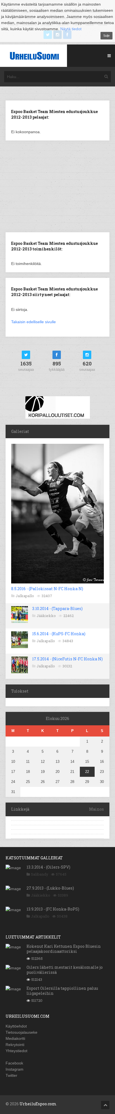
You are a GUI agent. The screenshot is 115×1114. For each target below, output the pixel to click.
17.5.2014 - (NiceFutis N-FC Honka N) (67, 659)
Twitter (11, 1075)
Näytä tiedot (71, 29)
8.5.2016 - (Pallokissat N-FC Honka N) (47, 588)
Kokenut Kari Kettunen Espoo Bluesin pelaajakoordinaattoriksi (64, 949)
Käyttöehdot (16, 1026)
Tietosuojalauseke (21, 1032)
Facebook (14, 1063)
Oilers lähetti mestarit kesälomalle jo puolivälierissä (65, 970)
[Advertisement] (57, 186)
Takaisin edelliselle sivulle (33, 322)
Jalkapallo (25, 595)
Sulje (106, 35)
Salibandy (39, 874)
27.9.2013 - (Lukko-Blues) (50, 888)
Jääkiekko (46, 615)
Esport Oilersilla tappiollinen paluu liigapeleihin (62, 991)
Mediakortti (15, 1038)
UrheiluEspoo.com (38, 1103)
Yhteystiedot (16, 1051)
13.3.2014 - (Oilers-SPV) (48, 867)
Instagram (14, 1069)
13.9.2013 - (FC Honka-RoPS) (53, 909)
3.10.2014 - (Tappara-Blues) (57, 608)
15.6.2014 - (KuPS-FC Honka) (58, 633)
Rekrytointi (15, 1044)
